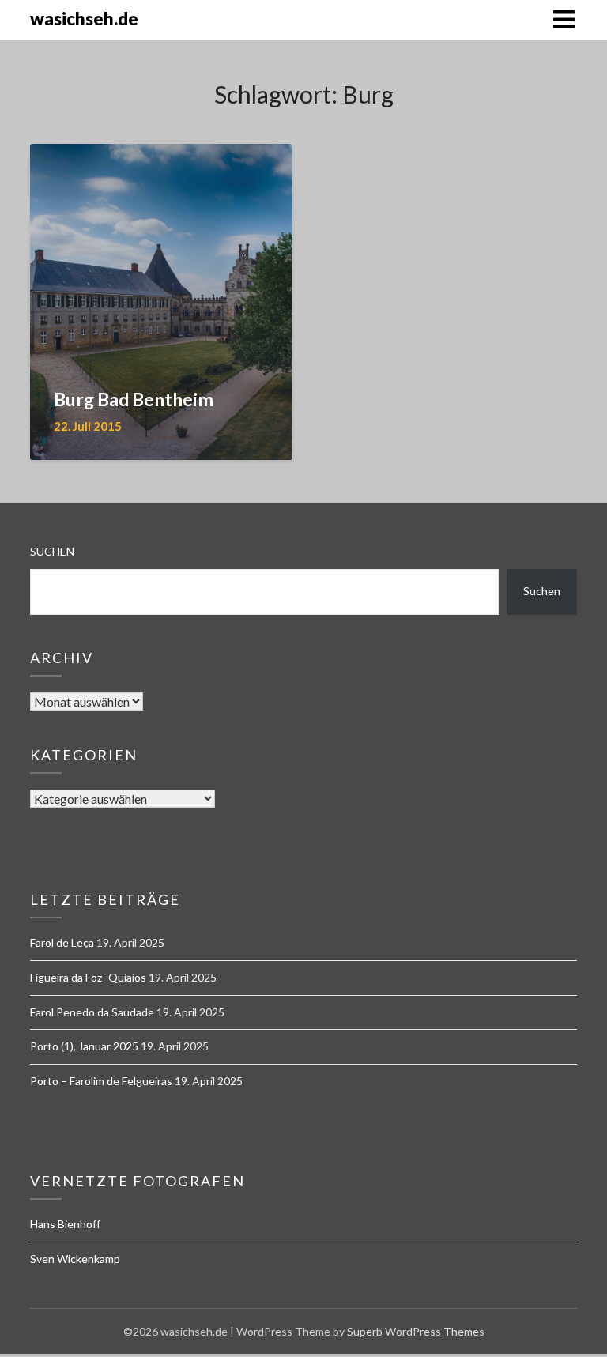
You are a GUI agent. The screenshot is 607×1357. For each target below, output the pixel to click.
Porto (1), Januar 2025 (84, 1046)
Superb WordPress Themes (415, 1331)
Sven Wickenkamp (75, 1258)
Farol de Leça (62, 942)
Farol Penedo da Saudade (92, 1012)
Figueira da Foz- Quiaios (88, 977)
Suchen (52, 551)
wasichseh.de (84, 18)
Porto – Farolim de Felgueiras (101, 1080)
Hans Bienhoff (65, 1224)
